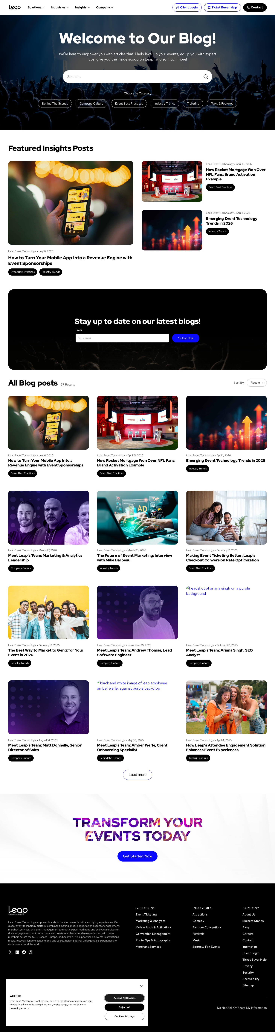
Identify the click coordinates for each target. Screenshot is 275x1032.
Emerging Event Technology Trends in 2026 (231, 221)
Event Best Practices (23, 272)
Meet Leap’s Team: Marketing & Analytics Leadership (45, 558)
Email (79, 330)
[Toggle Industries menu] (67, 7)
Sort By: (239, 383)
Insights (81, 7)
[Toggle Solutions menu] (43, 7)
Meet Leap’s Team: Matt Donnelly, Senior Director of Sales (45, 747)
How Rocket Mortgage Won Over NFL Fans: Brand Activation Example (236, 174)
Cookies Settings (124, 1016)
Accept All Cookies (124, 998)
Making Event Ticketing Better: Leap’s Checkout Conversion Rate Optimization (222, 558)
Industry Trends (51, 272)
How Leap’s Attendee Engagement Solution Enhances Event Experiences (225, 747)
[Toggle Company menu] (112, 7)
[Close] (141, 986)
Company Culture (21, 568)
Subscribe (185, 338)
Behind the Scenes (110, 758)
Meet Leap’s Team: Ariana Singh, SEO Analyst (219, 652)
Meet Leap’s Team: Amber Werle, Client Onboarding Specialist (132, 747)
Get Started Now (137, 856)
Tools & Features (198, 758)
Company (103, 7)
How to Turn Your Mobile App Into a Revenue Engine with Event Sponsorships (70, 260)
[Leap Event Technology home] (15, 7)
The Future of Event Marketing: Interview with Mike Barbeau (134, 558)
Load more (137, 774)
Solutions (34, 7)
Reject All (124, 1007)
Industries (58, 7)
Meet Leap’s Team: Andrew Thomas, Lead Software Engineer (134, 652)
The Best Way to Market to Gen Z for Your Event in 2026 (45, 652)
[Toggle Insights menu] (88, 7)
